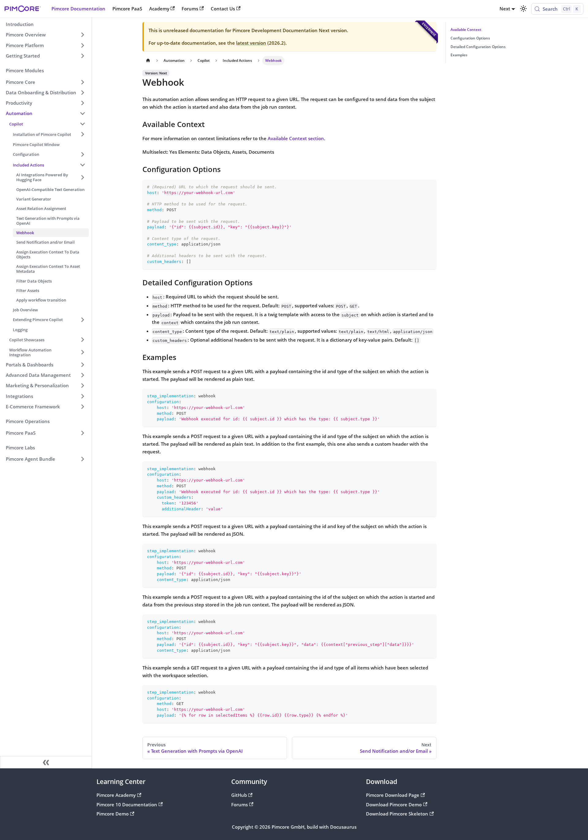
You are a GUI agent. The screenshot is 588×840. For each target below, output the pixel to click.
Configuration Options (470, 38)
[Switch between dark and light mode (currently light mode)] (523, 8)
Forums (190, 9)
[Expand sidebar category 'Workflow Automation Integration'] (82, 352)
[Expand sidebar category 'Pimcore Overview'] (82, 34)
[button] (45, 82)
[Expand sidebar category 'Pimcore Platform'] (82, 45)
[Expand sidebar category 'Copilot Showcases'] (82, 339)
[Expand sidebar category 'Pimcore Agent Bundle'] (82, 459)
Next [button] (504, 9)
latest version (251, 43)
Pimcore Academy (116, 795)
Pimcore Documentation (78, 9)
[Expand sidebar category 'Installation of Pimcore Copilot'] (82, 134)
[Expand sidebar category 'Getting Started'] (82, 55)
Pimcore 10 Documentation (126, 804)
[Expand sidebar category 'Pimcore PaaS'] (82, 432)
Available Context (465, 29)
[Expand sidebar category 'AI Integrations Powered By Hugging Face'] (82, 177)
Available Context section (296, 138)
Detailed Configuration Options (478, 46)
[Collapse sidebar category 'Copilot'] (82, 124)
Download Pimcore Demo (394, 804)
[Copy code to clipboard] (429, 187)
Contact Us (223, 9)
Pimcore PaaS (127, 9)
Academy (159, 9)
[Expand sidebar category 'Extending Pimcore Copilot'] (82, 319)
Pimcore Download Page (392, 795)
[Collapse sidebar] (46, 762)
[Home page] (147, 60)
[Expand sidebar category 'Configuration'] (82, 154)
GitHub (239, 795)
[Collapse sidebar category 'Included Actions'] (82, 164)
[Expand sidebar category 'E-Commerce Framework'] (82, 406)
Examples (458, 55)
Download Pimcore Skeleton (397, 814)
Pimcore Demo (112, 814)
